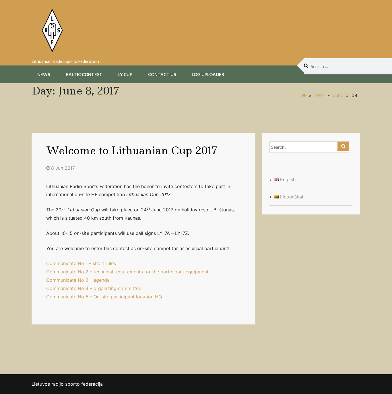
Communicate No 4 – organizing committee (93, 288)
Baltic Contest (84, 74)
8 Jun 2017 (63, 168)
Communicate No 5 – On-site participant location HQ (104, 297)
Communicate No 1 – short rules (81, 263)
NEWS (43, 74)
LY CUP (125, 74)
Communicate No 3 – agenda (78, 280)
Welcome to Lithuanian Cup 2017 (132, 150)
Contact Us (162, 74)
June (338, 95)
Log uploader (208, 74)
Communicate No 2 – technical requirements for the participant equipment (127, 272)
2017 (319, 95)
